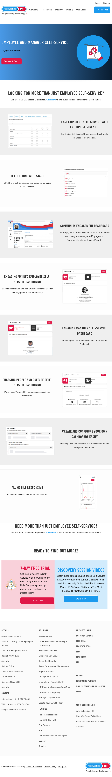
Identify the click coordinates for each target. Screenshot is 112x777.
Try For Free (37, 600)
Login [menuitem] (97, 3)
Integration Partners (86, 680)
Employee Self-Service (49, 656)
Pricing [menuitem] (69, 10)
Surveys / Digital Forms (49, 697)
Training (42, 746)
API (77, 662)
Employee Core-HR (48, 650)
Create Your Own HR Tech (51, 703)
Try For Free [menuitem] (102, 10)
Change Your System (48, 677)
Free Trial (80, 640)
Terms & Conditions (34, 767)
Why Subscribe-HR (85, 711)
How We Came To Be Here (88, 716)
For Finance (44, 725)
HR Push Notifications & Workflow (54, 687)
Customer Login (83, 630)
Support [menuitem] (107, 3)
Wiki (60, 767)
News (78, 691)
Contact (5, 693)
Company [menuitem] (33, 10)
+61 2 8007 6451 (22, 699)
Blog (78, 651)
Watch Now (81, 599)
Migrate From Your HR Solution (90, 686)
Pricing (79, 675)
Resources (81, 657)
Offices (4, 630)
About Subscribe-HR (85, 704)
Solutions (43, 630)
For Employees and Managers (53, 735)
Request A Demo (11, 61)
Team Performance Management (54, 666)
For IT (41, 730)
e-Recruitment (45, 636)
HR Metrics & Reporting (50, 692)
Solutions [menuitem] (21, 10)
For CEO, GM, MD (47, 720)
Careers (80, 726)
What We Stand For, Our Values (91, 721)
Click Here (51, 100)
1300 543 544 (23, 704)
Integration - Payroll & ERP (51, 682)
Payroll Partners (46, 671)
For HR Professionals (48, 715)
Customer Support (84, 635)
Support (42, 741)
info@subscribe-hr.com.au (13, 709)
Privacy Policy (50, 767)
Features (43, 708)
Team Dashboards (47, 661)
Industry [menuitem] (59, 10)
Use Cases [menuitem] (81, 10)
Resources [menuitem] (47, 10)
